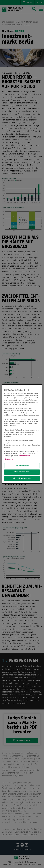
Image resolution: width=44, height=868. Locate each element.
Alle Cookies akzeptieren (22, 478)
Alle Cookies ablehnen (22, 472)
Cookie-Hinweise (24, 456)
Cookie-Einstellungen (22, 465)
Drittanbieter (9, 459)
